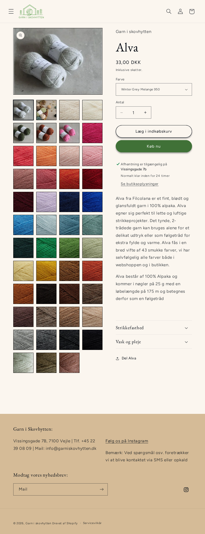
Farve (120, 79)
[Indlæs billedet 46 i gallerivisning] (46, 363)
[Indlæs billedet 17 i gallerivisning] (23, 202)
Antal (120, 102)
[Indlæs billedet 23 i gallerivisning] (69, 225)
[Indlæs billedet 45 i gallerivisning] (23, 363)
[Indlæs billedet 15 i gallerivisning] (69, 179)
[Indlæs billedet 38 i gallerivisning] (46, 317)
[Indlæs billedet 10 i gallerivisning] (46, 156)
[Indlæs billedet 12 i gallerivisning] (92, 156)
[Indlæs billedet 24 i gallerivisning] (92, 225)
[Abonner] (101, 489)
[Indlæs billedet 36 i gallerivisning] (92, 294)
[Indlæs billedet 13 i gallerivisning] (23, 179)
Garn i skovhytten (38, 523)
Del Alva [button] (129, 358)
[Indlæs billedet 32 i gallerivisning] (92, 271)
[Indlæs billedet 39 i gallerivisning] (69, 317)
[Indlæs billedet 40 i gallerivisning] (92, 317)
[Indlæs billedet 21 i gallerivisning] (23, 225)
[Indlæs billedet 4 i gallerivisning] (92, 110)
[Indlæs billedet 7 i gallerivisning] (69, 133)
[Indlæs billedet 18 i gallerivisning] (46, 202)
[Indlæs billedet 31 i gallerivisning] (69, 271)
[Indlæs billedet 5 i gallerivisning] (23, 133)
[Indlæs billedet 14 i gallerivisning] (46, 179)
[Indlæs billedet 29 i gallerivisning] (23, 271)
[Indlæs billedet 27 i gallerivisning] (69, 248)
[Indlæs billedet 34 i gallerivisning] (46, 294)
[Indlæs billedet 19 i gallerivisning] (69, 202)
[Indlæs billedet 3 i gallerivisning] (69, 110)
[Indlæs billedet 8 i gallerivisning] (92, 133)
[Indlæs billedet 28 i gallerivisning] (92, 248)
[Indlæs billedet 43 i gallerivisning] (69, 340)
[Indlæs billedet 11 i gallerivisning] (69, 156)
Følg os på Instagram (127, 440)
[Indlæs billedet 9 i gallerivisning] (23, 156)
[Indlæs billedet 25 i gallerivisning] (23, 248)
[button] (11, 11)
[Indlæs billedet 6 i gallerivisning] (46, 133)
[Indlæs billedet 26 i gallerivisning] (46, 248)
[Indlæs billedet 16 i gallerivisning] (92, 179)
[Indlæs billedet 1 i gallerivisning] (23, 110)
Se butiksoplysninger (139, 184)
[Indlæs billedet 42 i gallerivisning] (46, 340)
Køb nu (154, 146)
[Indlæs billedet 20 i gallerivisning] (92, 202)
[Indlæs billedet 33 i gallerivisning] (23, 294)
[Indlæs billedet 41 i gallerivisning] (23, 340)
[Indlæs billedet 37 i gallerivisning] (23, 317)
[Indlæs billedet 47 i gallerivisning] (69, 363)
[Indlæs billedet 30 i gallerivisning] (46, 271)
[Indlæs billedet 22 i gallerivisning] (46, 225)
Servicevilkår (92, 523)
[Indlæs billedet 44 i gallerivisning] (92, 340)
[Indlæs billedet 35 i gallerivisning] (69, 294)
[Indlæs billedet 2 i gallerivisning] (46, 110)
